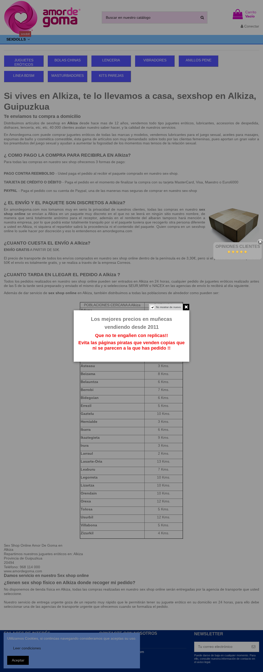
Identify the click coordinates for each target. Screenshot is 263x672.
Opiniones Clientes (237, 246)
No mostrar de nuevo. (169, 307)
